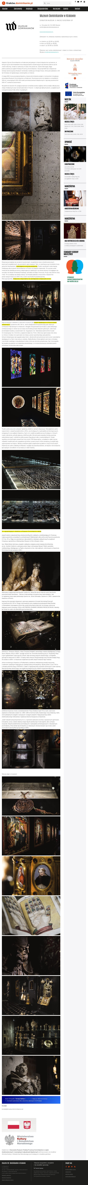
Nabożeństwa (70, 219)
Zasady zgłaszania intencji (7, 1180)
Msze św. (68, 100)
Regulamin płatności (6, 1175)
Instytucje (29, 9)
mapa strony (68, 1171)
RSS (74, 1166)
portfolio (28, 1099)
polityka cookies (69, 1174)
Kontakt (77, 9)
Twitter (81, 1)
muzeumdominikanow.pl (46, 32)
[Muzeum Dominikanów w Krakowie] (19, 38)
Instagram (84, 1)
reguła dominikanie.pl (70, 1176)
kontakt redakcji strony (70, 1169)
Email (72, 1166)
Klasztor (5, 9)
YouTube (78, 1)
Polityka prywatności (6, 1177)
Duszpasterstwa (43, 9)
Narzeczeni (56, 9)
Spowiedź (68, 142)
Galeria (65, 9)
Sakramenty (18, 9)
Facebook (75, 1)
